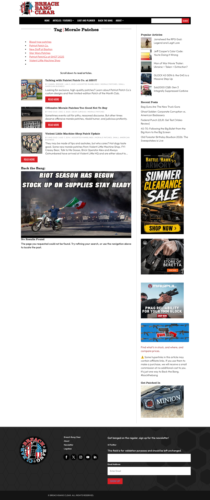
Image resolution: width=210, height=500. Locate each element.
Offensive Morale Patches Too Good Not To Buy (76, 107)
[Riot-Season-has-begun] (76, 234)
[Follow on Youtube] (88, 457)
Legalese (68, 449)
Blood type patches (40, 41)
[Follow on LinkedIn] (95, 457)
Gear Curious (79, 112)
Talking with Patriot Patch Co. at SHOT (71, 80)
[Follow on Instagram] (81, 457)
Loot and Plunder (86, 20)
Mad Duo (53, 112)
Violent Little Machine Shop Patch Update (72, 133)
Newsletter (68, 445)
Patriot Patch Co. (39, 45)
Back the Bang (105, 20)
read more (53, 99)
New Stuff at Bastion (40, 49)
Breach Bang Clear (72, 437)
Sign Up (115, 481)
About (119, 20)
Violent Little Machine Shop (44, 60)
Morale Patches (109, 84)
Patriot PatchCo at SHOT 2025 (46, 56)
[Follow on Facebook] (66, 457)
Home (47, 20)
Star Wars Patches (39, 53)
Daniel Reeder (55, 84)
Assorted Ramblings (88, 84)
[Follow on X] (74, 457)
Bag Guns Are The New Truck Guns (160, 106)
